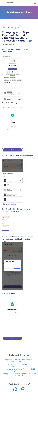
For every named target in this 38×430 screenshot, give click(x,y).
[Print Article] (30, 41)
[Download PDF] (27, 41)
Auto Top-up (14, 28)
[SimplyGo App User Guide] (10, 2)
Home (4, 28)
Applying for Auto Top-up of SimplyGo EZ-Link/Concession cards (19, 360)
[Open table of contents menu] (3, 2)
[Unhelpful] (22, 390)
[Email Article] (32, 41)
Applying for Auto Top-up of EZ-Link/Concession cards (19, 365)
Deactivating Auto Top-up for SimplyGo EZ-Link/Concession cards (19, 370)
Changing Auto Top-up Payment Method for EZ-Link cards (19, 374)
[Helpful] (15, 390)
